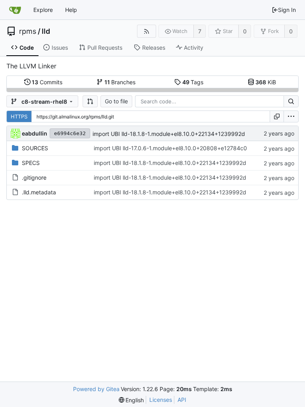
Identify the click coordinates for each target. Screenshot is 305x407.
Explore (43, 9)
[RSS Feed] (146, 31)
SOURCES (35, 148)
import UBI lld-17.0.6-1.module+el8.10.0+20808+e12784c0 (170, 148)
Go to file (116, 101)
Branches (120, 82)
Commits (47, 82)
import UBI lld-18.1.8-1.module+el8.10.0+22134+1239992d (169, 133)
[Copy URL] (277, 116)
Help (71, 9)
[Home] (15, 10)
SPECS (31, 162)
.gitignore (34, 177)
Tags (193, 82)
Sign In (287, 9)
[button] (90, 101)
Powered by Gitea (96, 389)
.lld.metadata (39, 192)
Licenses (160, 399)
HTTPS (19, 116)
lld (46, 31)
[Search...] (291, 101)
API (182, 399)
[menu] (291, 116)
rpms (27, 31)
